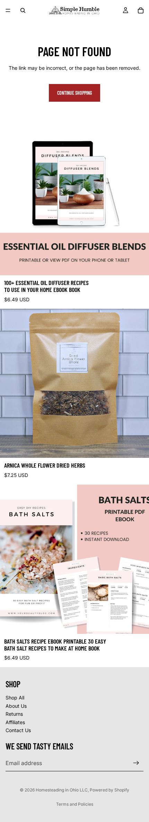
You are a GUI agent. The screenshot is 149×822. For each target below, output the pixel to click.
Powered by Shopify (109, 789)
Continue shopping (74, 93)
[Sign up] (136, 763)
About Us (16, 706)
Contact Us (18, 730)
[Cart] (140, 10)
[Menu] (8, 10)
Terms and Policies (74, 804)
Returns (14, 714)
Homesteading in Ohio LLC (62, 789)
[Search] (22, 10)
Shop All (15, 698)
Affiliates (15, 722)
